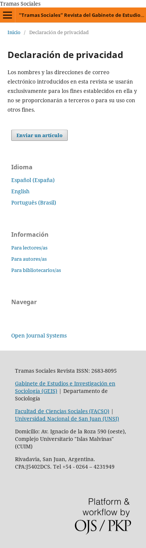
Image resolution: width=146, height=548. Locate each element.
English (20, 191)
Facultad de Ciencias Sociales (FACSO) (62, 411)
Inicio (14, 32)
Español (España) (33, 180)
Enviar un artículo (39, 135)
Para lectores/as (29, 247)
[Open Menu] (7, 14)
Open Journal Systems (39, 335)
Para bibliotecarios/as (36, 270)
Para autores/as (29, 258)
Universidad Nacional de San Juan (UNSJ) (67, 418)
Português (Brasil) (33, 202)
